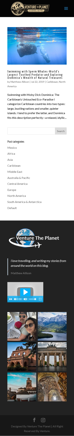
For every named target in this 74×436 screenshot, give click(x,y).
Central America (17, 183)
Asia (10, 159)
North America (16, 195)
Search (61, 131)
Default (12, 208)
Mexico (12, 147)
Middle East (14, 171)
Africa (11, 153)
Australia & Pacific (18, 177)
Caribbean (52, 81)
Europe (11, 189)
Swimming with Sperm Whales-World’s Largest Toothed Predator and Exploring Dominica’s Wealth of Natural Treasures (35, 74)
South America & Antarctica (24, 201)
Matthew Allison (20, 81)
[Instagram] (43, 420)
